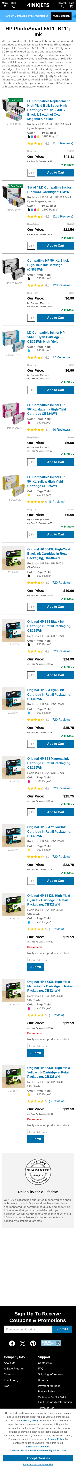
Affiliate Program (14, 1368)
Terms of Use (46, 1407)
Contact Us (45, 1362)
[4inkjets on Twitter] (23, 1343)
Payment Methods (49, 1385)
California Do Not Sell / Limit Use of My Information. (38, 1450)
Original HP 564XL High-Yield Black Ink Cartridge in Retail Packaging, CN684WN (48, 554)
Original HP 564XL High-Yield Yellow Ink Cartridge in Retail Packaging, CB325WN (48, 1072)
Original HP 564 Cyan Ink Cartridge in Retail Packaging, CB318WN (49, 694)
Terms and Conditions (38, 1446)
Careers (9, 1374)
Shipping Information (51, 1374)
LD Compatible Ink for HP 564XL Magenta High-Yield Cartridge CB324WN (46, 409)
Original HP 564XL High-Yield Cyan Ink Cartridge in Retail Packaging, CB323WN (48, 900)
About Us (9, 1362)
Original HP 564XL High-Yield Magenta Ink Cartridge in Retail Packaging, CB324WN (49, 986)
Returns (43, 1380)
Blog (6, 1385)
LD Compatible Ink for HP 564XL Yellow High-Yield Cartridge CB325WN (46, 481)
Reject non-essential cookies (38, 1464)
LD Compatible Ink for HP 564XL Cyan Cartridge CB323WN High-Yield (46, 337)
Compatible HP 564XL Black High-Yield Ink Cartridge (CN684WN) (48, 265)
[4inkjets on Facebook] (12, 1343)
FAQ (40, 1368)
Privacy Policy (46, 1391)
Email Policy (11, 1380)
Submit (35, 967)
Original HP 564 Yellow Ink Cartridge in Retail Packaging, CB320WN (49, 831)
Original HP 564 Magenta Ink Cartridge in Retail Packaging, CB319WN (49, 763)
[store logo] (38, 5)
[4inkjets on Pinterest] (33, 1343)
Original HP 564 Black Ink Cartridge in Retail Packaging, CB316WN (49, 626)
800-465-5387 (13, 7)
